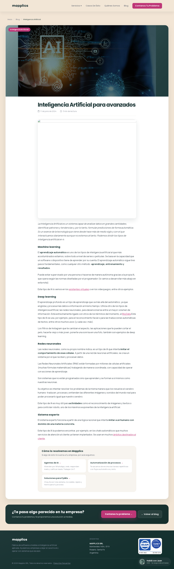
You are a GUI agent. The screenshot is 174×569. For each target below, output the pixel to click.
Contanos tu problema (147, 5)
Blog (126, 5)
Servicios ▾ (77, 5)
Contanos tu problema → (118, 514)
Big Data (126, 313)
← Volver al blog (150, 514)
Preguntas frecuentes (61, 563)
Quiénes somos (112, 5)
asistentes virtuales (79, 289)
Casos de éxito (93, 5)
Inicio (10, 19)
